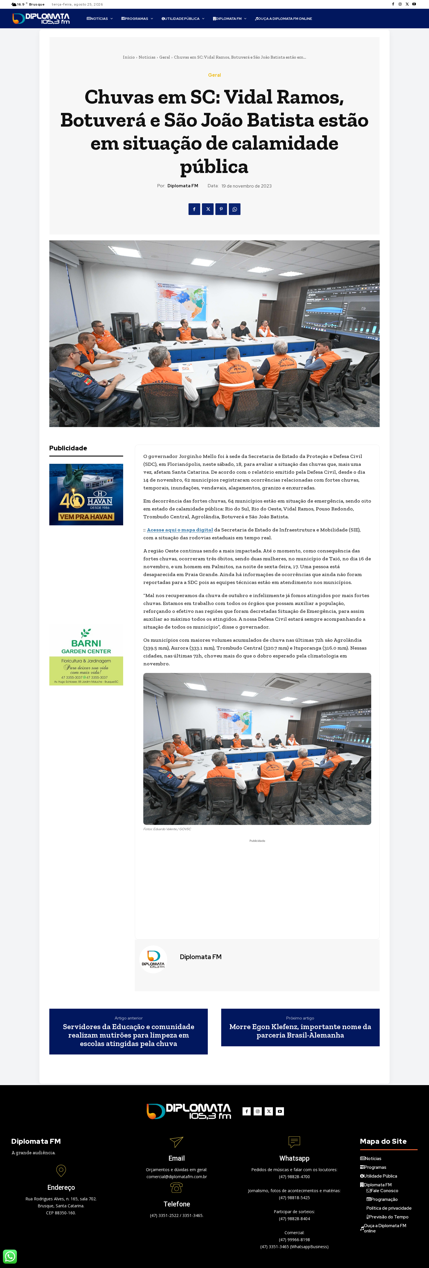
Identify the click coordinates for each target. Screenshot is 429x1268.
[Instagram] (400, 4)
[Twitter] (407, 4)
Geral (164, 57)
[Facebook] (393, 4)
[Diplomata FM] (156, 959)
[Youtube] (414, 4)
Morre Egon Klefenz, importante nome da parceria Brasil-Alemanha (300, 1030)
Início (129, 57)
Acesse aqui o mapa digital (180, 530)
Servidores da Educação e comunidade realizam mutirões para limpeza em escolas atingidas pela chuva (128, 1034)
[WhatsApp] (234, 209)
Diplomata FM (183, 185)
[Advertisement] (93, 574)
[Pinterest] (221, 209)
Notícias (147, 57)
